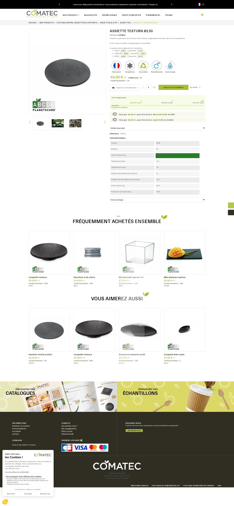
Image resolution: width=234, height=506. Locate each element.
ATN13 (123, 51)
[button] (184, 13)
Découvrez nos (25, 389)
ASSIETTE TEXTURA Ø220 (40, 354)
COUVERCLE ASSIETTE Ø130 (132, 354)
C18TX (143, 53)
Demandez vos (148, 389)
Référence (114, 35)
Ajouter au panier (173, 87)
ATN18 (126, 53)
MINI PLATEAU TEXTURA (174, 277)
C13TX (140, 51)
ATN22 (123, 56)
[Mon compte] (192, 14)
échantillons (140, 393)
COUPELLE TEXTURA (38, 277)
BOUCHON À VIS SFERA (84, 277)
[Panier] (201, 13)
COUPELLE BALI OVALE (174, 354)
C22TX (140, 56)
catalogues (20, 393)
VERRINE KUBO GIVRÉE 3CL (131, 277)
